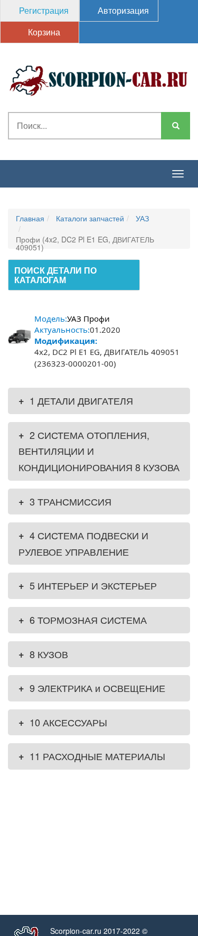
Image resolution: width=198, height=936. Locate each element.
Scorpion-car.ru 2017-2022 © (98, 930)
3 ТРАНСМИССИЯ (64, 501)
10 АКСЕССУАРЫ (62, 722)
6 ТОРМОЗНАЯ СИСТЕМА (82, 619)
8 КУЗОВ (43, 654)
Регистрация (43, 10)
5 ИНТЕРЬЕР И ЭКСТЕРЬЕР (87, 585)
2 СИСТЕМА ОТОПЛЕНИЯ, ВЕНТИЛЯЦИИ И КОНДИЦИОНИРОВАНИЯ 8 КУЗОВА (99, 451)
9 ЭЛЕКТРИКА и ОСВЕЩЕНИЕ (91, 688)
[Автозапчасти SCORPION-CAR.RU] (99, 79)
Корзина (43, 32)
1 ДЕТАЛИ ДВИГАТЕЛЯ (75, 400)
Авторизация (122, 10)
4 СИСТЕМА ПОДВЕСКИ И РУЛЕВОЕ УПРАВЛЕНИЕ (83, 543)
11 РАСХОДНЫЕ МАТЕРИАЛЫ (91, 756)
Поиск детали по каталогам (55, 275)
